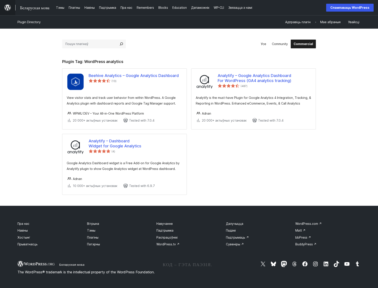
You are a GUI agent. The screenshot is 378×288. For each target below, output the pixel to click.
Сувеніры (235, 244)
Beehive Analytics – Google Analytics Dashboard (134, 75)
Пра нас (23, 223)
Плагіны (92, 237)
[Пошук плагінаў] (121, 44)
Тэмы (91, 230)
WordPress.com (308, 223)
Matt (300, 230)
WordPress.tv (168, 244)
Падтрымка (164, 230)
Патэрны (93, 244)
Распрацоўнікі (167, 237)
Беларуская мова (71, 264)
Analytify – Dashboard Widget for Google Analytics (115, 143)
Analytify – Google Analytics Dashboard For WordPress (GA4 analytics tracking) (254, 78)
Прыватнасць (28, 244)
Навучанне (164, 223)
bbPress (303, 237)
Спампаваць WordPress (349, 7)
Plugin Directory (29, 22)
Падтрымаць (237, 237)
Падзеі (231, 230)
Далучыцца (234, 223)
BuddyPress (306, 244)
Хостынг (24, 237)
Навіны (23, 230)
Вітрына (93, 223)
